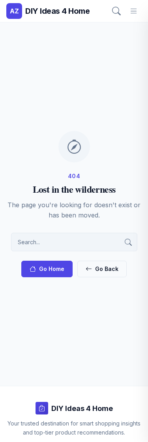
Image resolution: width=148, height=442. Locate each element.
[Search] (116, 11)
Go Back (106, 268)
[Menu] (134, 11)
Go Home (51, 268)
